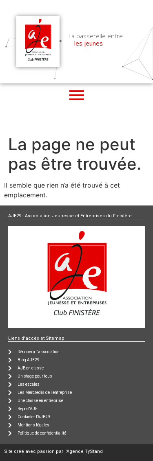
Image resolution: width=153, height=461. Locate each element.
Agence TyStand (85, 451)
